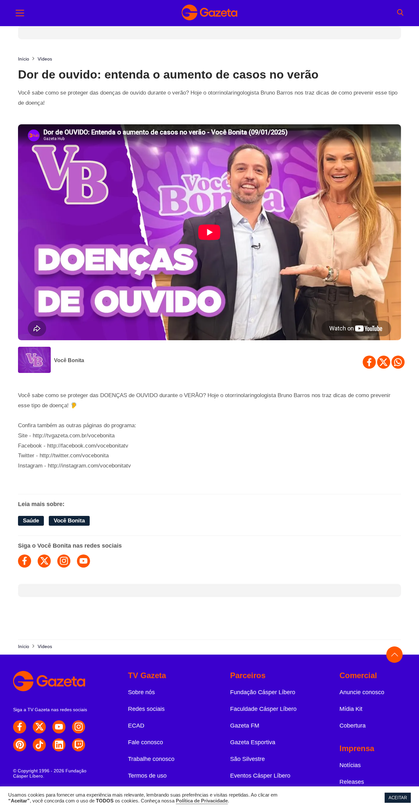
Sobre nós (141, 692)
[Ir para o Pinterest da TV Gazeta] (19, 744)
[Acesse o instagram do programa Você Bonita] (63, 561)
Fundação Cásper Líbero (262, 692)
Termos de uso (147, 775)
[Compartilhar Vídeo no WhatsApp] (398, 362)
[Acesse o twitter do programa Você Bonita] (44, 561)
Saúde (31, 521)
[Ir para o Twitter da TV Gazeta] (39, 726)
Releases (351, 782)
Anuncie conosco (361, 692)
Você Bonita (69, 360)
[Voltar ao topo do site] (394, 654)
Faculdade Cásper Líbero (263, 709)
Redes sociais (146, 709)
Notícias (350, 765)
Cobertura (352, 725)
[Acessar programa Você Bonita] (34, 360)
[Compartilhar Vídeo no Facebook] (369, 362)
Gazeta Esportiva (252, 742)
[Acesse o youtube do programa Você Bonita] (83, 561)
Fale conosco (145, 742)
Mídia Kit (350, 709)
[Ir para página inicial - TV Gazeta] (209, 13)
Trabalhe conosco (151, 759)
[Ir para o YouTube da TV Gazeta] (58, 726)
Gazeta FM (244, 725)
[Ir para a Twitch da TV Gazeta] (78, 744)
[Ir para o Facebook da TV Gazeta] (19, 726)
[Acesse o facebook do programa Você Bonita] (24, 561)
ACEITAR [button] (398, 797)
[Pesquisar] (400, 13)
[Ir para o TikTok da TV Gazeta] (39, 744)
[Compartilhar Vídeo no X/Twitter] (383, 362)
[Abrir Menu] (20, 13)
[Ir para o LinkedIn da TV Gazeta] (58, 744)
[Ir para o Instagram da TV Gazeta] (78, 726)
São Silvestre (247, 759)
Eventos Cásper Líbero (260, 775)
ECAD (136, 725)
